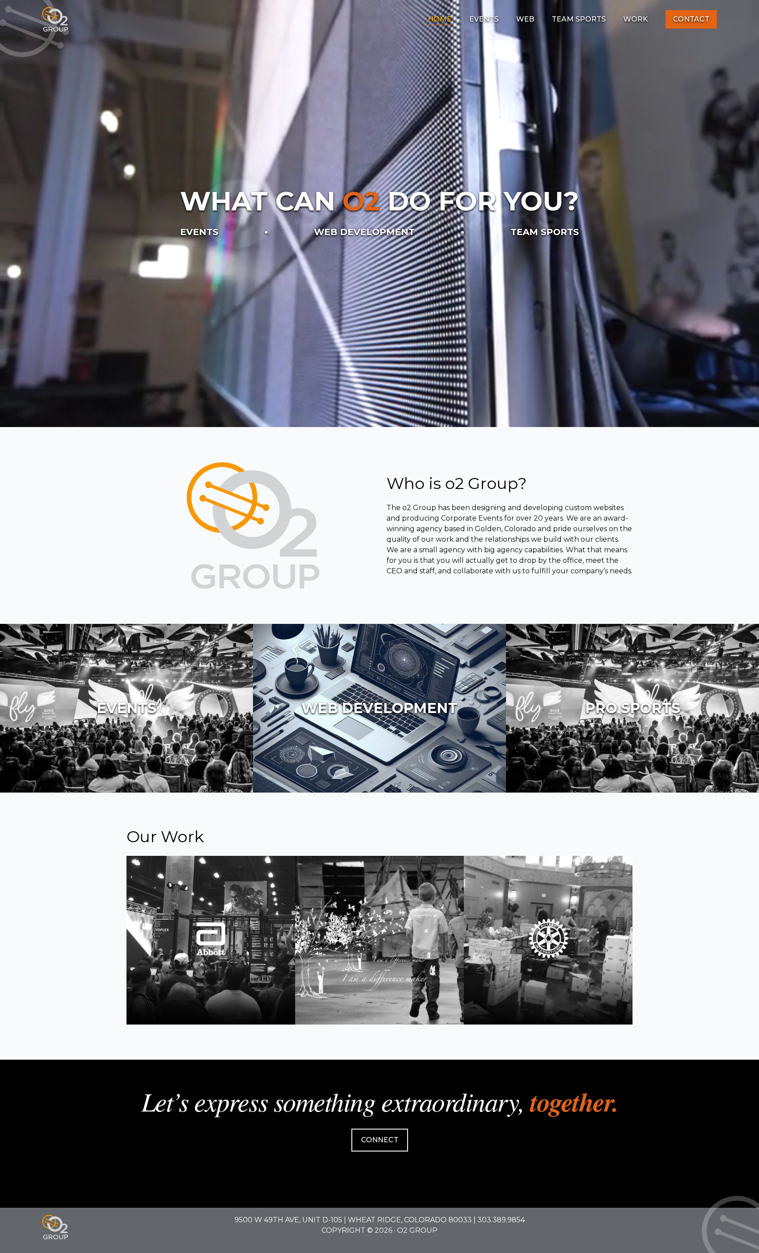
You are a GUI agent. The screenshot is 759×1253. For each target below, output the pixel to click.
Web (525, 19)
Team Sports (579, 19)
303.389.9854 (501, 1220)
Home (440, 19)
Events (484, 19)
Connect (379, 1140)
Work (635, 19)
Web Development (364, 232)
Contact (691, 19)
